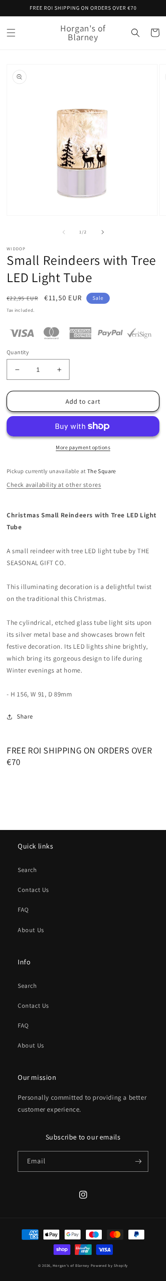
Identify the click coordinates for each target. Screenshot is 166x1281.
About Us (31, 930)
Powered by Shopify (109, 1265)
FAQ (23, 910)
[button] (11, 32)
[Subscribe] (138, 1161)
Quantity (18, 352)
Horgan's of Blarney (71, 1265)
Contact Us (33, 890)
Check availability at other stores (54, 485)
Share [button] (25, 716)
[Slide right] (102, 232)
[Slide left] (63, 232)
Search (27, 870)
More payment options (83, 447)
